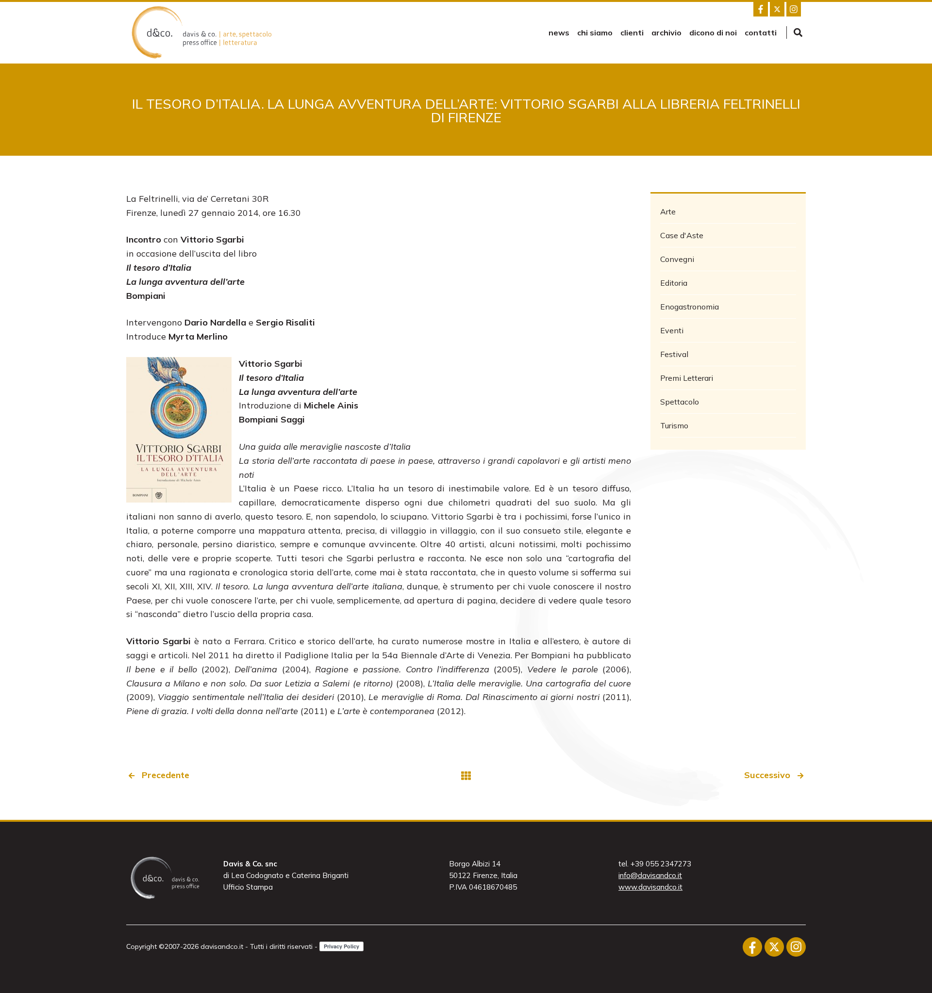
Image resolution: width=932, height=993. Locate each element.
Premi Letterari (686, 378)
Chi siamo (595, 32)
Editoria (673, 283)
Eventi (671, 330)
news (559, 32)
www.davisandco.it (650, 887)
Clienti (632, 32)
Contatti (761, 32)
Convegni (677, 259)
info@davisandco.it (650, 875)
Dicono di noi (713, 32)
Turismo (674, 425)
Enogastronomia (689, 306)
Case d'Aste (681, 235)
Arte (668, 211)
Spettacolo (679, 402)
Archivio (666, 32)
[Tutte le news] (466, 775)
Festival (674, 354)
